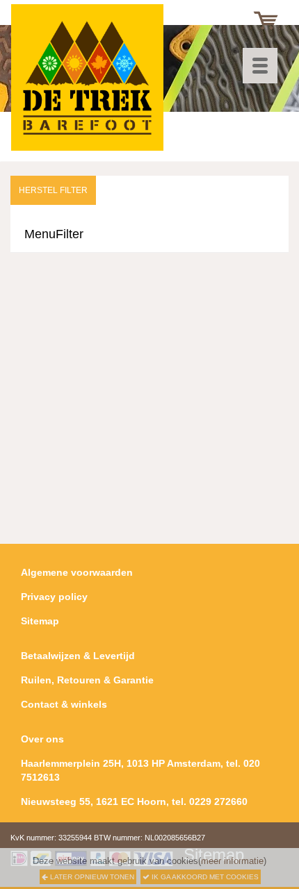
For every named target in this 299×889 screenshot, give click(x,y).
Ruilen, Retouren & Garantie (87, 680)
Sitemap (40, 620)
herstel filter (53, 190)
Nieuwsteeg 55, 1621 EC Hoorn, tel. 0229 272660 (134, 801)
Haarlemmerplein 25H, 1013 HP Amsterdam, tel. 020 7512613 (140, 770)
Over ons (42, 739)
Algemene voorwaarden (77, 572)
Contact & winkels (64, 704)
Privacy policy (54, 596)
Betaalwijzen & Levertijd (78, 655)
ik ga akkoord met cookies (204, 877)
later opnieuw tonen (91, 877)
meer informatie (232, 861)
